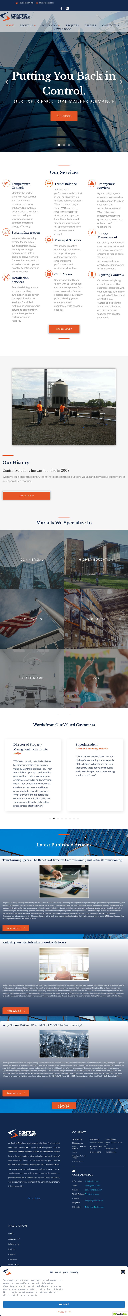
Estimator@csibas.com (94, 1207)
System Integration (26, 232)
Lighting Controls (110, 275)
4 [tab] (62, 818)
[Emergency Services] (92, 184)
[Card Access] (49, 274)
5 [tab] (66, 818)
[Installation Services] (6, 278)
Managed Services (67, 240)
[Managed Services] (49, 240)
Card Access (63, 274)
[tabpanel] (33, 775)
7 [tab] (74, 818)
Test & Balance (65, 184)
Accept (64, 1304)
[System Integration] (6, 232)
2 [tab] (54, 818)
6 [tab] (70, 818)
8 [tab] (78, 818)
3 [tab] (58, 818)
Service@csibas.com (93, 1189)
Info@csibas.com (92, 1181)
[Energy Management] (92, 233)
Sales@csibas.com (92, 1185)
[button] (123, 1272)
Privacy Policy (64, 1312)
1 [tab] (50, 818)
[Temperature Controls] (6, 184)
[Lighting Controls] (92, 275)
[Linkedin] (67, 8)
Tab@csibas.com (92, 1194)
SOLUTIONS (64, 116)
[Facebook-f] (61, 8)
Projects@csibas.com (94, 1200)
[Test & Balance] (49, 184)
